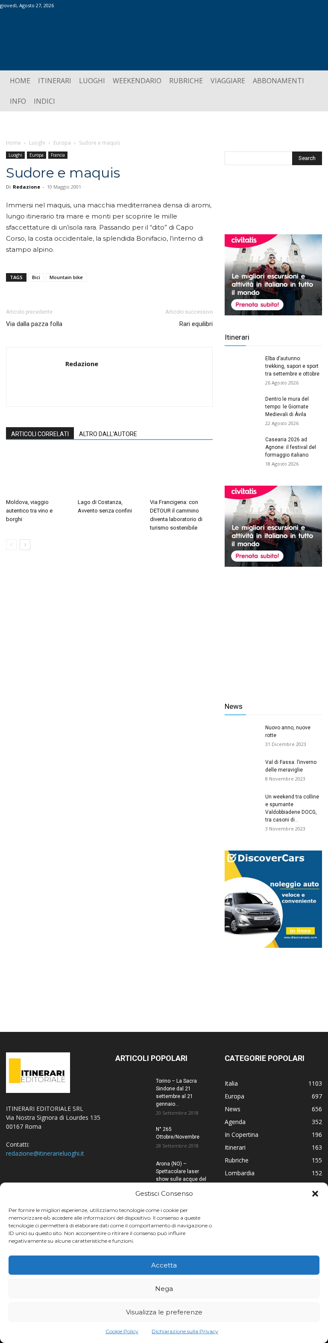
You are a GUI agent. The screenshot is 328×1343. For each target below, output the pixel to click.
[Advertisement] (273, 627)
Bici (36, 277)
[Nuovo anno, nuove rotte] (242, 736)
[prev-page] (11, 544)
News (234, 706)
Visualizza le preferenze (164, 1312)
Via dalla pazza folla (34, 324)
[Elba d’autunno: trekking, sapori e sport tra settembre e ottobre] (242, 367)
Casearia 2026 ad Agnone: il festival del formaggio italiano (290, 447)
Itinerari (237, 337)
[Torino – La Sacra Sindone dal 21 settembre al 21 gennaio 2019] (132, 1089)
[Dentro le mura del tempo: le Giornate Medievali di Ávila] (242, 407)
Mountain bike (66, 277)
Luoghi (37, 142)
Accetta (164, 1265)
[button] (315, 1193)
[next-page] (25, 544)
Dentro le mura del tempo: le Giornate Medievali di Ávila (287, 406)
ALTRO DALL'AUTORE (108, 434)
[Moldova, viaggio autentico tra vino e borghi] (37, 473)
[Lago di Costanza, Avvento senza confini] (109, 473)
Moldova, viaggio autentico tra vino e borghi (29, 510)
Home (13, 142)
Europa (62, 142)
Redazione (26, 187)
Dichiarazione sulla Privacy (185, 1331)
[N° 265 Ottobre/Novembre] (132, 1137)
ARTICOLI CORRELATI (40, 434)
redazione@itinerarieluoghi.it (45, 1153)
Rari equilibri (196, 324)
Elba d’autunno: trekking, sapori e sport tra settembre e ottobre (292, 366)
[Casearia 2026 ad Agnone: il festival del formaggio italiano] (242, 448)
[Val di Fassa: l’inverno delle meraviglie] (242, 770)
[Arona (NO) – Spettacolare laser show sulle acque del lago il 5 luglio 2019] (132, 1172)
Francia (58, 155)
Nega (164, 1289)
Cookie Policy (121, 1331)
